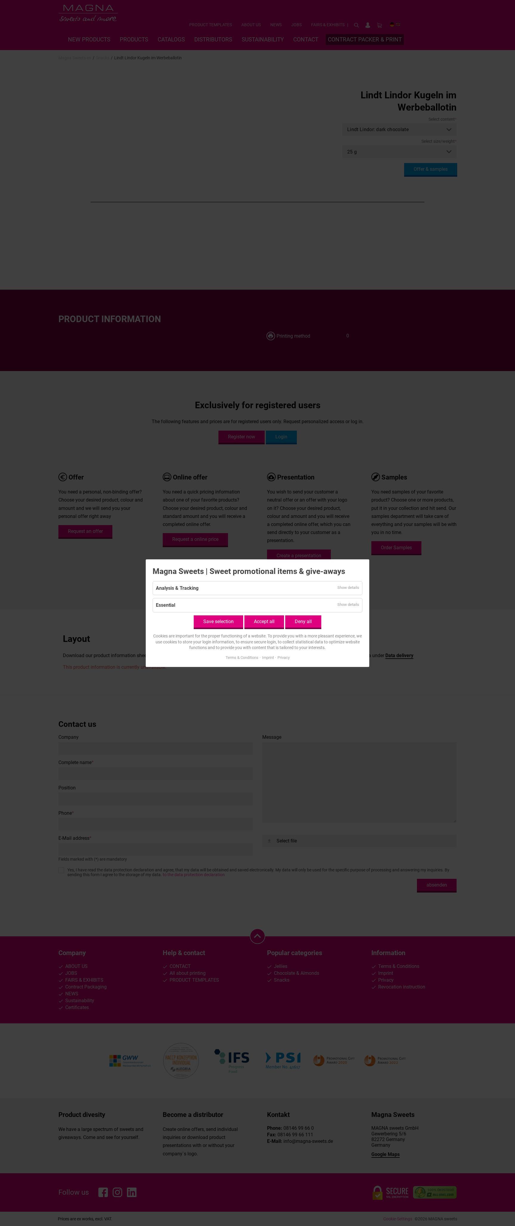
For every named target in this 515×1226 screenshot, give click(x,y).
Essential (165, 605)
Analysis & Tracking (177, 588)
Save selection (218, 621)
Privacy (283, 657)
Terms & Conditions (242, 657)
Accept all (264, 621)
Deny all (303, 621)
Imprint (268, 657)
